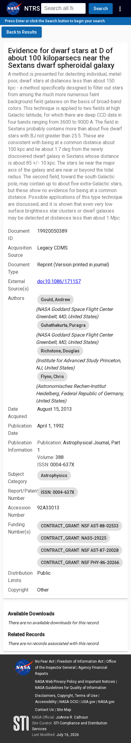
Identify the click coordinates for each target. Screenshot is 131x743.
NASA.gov (106, 702)
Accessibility (46, 702)
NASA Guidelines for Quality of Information (70, 688)
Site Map (64, 710)
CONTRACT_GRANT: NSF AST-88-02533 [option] (80, 525)
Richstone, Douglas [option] (60, 350)
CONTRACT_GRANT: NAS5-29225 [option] (73, 538)
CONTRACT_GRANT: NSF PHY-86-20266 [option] (80, 562)
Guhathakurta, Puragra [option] (63, 325)
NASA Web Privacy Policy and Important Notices (75, 681)
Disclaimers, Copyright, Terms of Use (66, 696)
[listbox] (80, 306)
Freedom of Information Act (80, 661)
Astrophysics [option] (54, 475)
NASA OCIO (69, 702)
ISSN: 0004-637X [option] (57, 492)
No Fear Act (45, 661)
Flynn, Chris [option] (52, 376)
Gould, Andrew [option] (55, 299)
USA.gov (88, 702)
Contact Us (44, 710)
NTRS (32, 8)
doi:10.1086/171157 (59, 281)
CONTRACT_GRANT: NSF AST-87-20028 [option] (80, 550)
